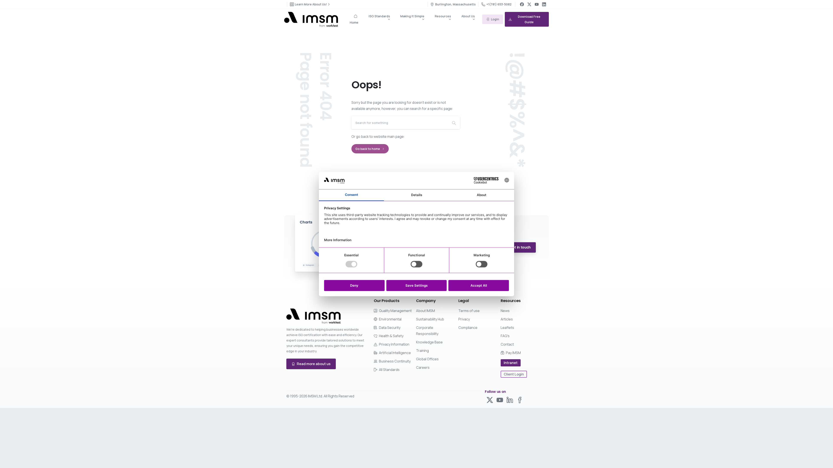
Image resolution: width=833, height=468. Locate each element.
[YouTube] (536, 4)
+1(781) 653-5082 (499, 4)
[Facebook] (522, 4)
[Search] (454, 122)
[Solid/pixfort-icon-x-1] (490, 399)
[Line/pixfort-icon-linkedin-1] (510, 399)
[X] (529, 4)
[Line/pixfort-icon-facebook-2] (520, 399)
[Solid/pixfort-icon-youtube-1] (500, 399)
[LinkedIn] (544, 4)
